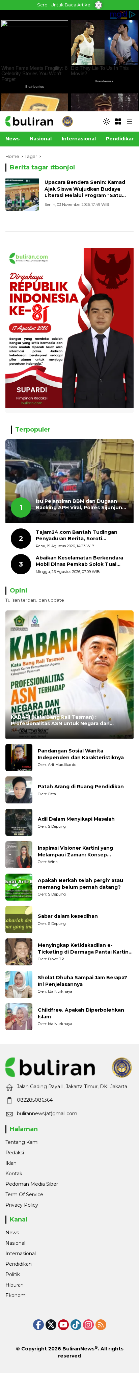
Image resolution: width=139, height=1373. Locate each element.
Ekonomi (16, 1295)
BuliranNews (78, 1349)
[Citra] (18, 789)
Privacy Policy (21, 1205)
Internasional (20, 1254)
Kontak (13, 1174)
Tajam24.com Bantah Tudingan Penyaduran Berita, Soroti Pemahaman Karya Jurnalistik (76, 535)
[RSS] (100, 1324)
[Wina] (18, 854)
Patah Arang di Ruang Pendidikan (81, 787)
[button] (107, 121)
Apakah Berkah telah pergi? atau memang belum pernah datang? (80, 883)
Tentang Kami (21, 1142)
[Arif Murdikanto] (18, 757)
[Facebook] (38, 1324)
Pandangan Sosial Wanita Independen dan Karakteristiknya (81, 754)
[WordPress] (76, 1324)
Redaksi (14, 1153)
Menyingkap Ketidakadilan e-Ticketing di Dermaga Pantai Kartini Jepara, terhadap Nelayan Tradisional (85, 948)
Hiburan (14, 1285)
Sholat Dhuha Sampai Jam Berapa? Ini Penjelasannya (82, 980)
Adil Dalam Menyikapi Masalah (76, 819)
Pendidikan (18, 1264)
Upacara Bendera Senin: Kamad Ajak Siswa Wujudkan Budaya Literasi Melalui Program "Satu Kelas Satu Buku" (85, 192)
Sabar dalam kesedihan (68, 916)
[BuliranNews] (39, 121)
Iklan (11, 1163)
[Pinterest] (63, 1324)
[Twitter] (51, 1324)
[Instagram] (88, 1324)
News (12, 1233)
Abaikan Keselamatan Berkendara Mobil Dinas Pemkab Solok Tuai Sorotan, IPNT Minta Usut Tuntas (79, 561)
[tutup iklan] (98, 5)
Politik (12, 1274)
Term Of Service (24, 1194)
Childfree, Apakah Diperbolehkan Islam (81, 1013)
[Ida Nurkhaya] (18, 984)
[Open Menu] (118, 121)
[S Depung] (18, 822)
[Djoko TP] (18, 951)
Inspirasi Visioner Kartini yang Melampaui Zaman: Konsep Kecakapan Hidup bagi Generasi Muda (78, 851)
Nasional (15, 1243)
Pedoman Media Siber (31, 1184)
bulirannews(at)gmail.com (47, 1113)
